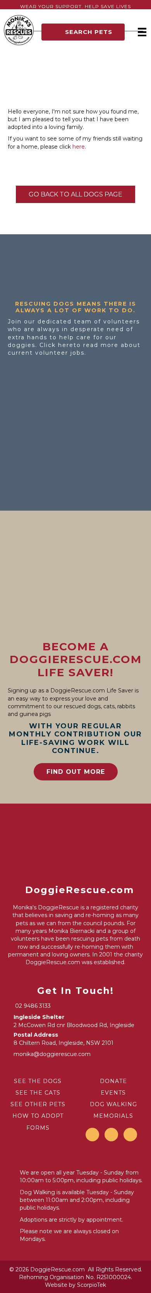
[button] (83, 32)
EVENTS (113, 1092)
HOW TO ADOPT (37, 1115)
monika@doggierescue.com (52, 1054)
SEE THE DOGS (38, 1081)
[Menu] (142, 32)
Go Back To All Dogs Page (75, 194)
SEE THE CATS (37, 1092)
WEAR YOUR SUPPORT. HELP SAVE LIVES (75, 6)
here (78, 146)
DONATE (113, 1081)
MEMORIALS (113, 1115)
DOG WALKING (113, 1104)
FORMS (38, 1127)
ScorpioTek (91, 1284)
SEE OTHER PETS (37, 1104)
